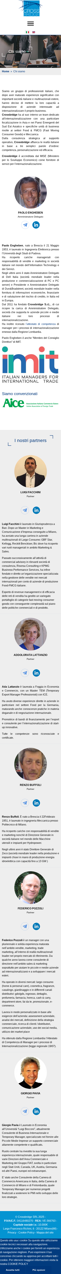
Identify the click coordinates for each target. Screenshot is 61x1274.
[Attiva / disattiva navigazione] (30, 24)
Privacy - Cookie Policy (21, 1232)
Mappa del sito (45, 1232)
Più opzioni (39, 1270)
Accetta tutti (13, 1270)
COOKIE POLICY (18, 1264)
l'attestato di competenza (41, 324)
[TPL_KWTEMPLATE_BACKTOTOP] (55, 1268)
